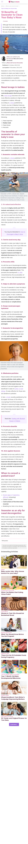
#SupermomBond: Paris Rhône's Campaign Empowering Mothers (13, 698)
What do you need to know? (12, 6)
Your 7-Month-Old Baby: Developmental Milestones (11, 677)
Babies (2, 6)
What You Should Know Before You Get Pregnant (12, 635)
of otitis (20, 272)
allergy (3, 391)
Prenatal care (5, 653)
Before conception (6, 632)
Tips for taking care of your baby (9, 8)
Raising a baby (5, 695)
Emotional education (7, 716)
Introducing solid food (7, 590)
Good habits (4, 611)
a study (11, 103)
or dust (20, 389)
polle (16, 389)
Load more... (14, 724)
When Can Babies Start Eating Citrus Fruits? (12, 593)
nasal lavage (8, 95)
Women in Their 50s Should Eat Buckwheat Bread (12, 614)
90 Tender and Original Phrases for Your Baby (14, 719)
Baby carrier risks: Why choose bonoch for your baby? (12, 572)
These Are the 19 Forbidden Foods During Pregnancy (13, 656)
